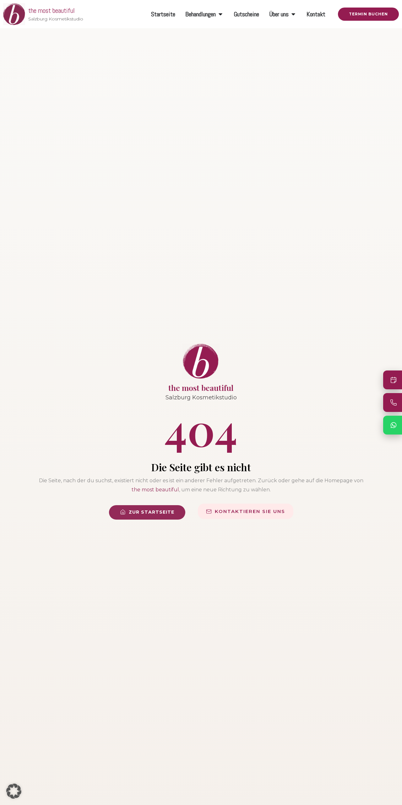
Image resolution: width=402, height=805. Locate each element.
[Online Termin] (392, 379)
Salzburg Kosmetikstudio (55, 19)
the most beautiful (51, 10)
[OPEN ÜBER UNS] (293, 14)
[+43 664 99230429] (392, 402)
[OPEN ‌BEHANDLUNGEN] (220, 14)
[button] (14, 791)
